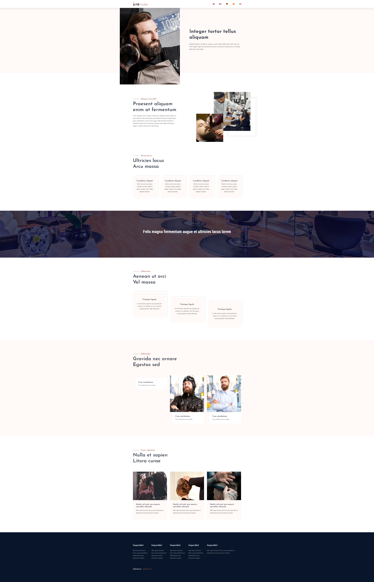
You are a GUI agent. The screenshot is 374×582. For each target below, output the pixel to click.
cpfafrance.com (147, 569)
